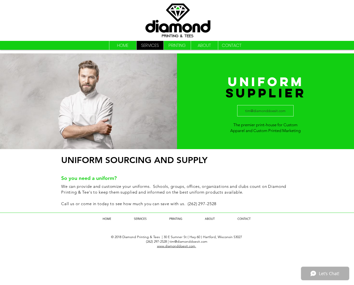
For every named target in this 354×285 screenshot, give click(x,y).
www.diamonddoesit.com (176, 246)
